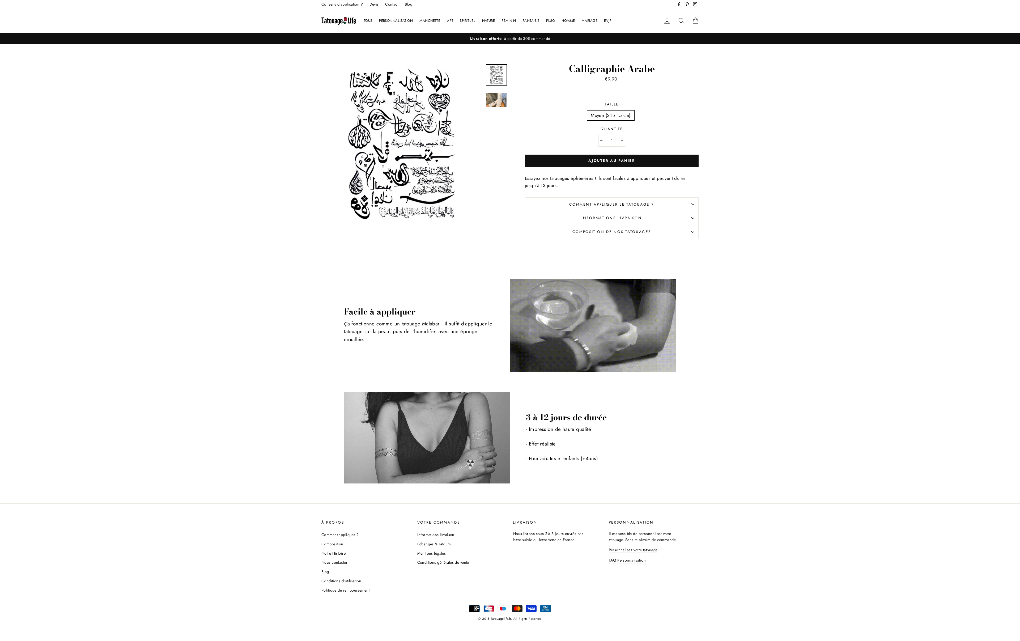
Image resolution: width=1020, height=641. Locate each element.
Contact (391, 4)
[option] (510, 39)
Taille (612, 104)
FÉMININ (509, 20)
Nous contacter (334, 562)
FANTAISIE (531, 20)
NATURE (488, 20)
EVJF (607, 20)
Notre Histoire (333, 553)
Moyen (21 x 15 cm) (611, 115)
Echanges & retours (434, 544)
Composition (332, 544)
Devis (374, 4)
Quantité (612, 128)
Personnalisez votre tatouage (633, 550)
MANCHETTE (429, 20)
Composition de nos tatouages (611, 231)
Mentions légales (431, 553)
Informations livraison (611, 217)
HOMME (568, 20)
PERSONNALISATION (396, 20)
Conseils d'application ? (342, 4)
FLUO (550, 20)
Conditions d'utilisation (341, 581)
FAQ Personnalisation (627, 560)
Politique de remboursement (345, 590)
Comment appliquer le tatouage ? (611, 204)
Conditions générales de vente (443, 562)
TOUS (368, 20)
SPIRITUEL (467, 20)
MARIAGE (589, 20)
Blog (409, 4)
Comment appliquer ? (340, 534)
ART (450, 20)
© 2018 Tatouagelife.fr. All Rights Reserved (510, 618)
